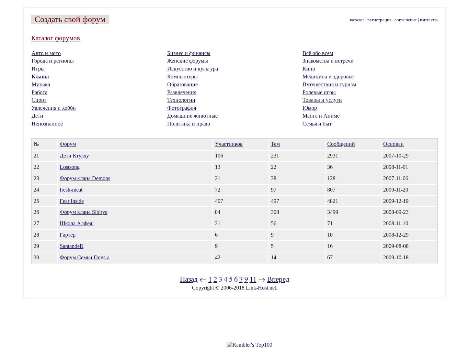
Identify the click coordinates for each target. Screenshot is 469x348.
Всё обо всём (317, 53)
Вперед (278, 279)
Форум (68, 144)
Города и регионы (53, 61)
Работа (39, 92)
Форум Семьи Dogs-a (85, 257)
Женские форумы (187, 61)
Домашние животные (192, 116)
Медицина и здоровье (328, 76)
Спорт (39, 100)
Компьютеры (182, 76)
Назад (189, 279)
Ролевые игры (319, 92)
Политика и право (188, 124)
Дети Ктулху (74, 156)
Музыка (41, 84)
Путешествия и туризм (329, 84)
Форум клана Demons (85, 178)
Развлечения (181, 92)
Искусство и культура (192, 69)
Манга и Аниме (321, 116)
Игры (38, 69)
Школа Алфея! (77, 223)
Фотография (181, 108)
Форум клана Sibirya (83, 212)
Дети (37, 116)
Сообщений (341, 144)
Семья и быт (317, 124)
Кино (308, 69)
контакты (429, 20)
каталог (357, 20)
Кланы (40, 76)
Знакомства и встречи (328, 61)
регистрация (379, 20)
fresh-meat (71, 190)
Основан (393, 144)
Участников (229, 144)
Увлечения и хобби (54, 108)
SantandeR (71, 246)
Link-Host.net (261, 288)
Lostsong (70, 167)
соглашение (405, 20)
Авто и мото (46, 53)
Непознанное (47, 124)
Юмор (309, 108)
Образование (182, 84)
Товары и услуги (322, 100)
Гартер (68, 235)
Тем (275, 144)
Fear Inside (72, 201)
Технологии (181, 100)
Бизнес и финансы (188, 53)
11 (253, 279)
